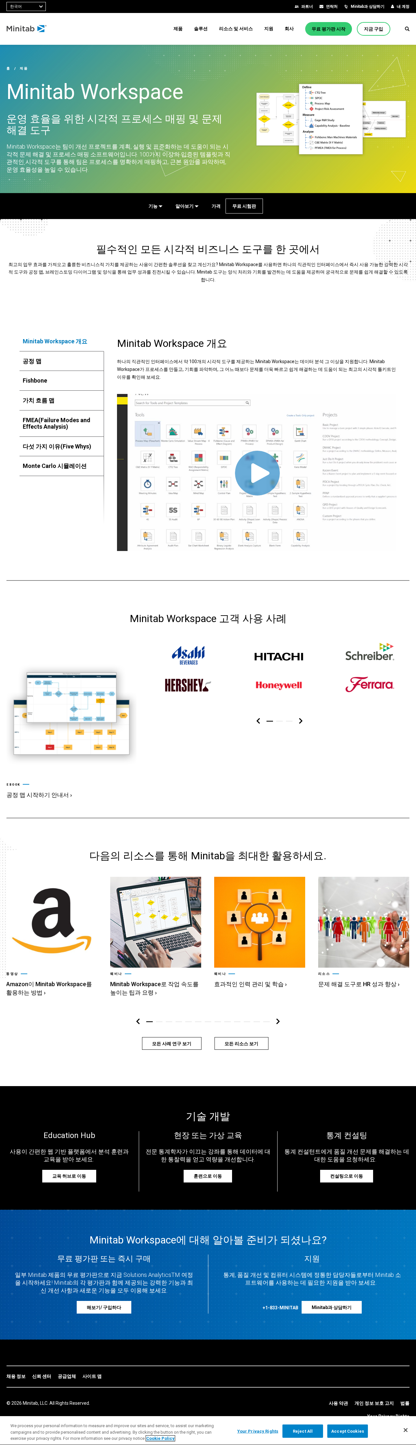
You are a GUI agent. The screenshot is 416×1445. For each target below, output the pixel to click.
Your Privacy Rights (257, 1430)
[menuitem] (178, 28)
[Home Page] (26, 29)
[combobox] (26, 6)
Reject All (303, 1430)
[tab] (62, 341)
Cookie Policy (160, 1438)
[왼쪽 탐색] (258, 721)
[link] (71, 724)
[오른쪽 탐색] (301, 721)
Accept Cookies (347, 1430)
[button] (407, 29)
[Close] (405, 1430)
